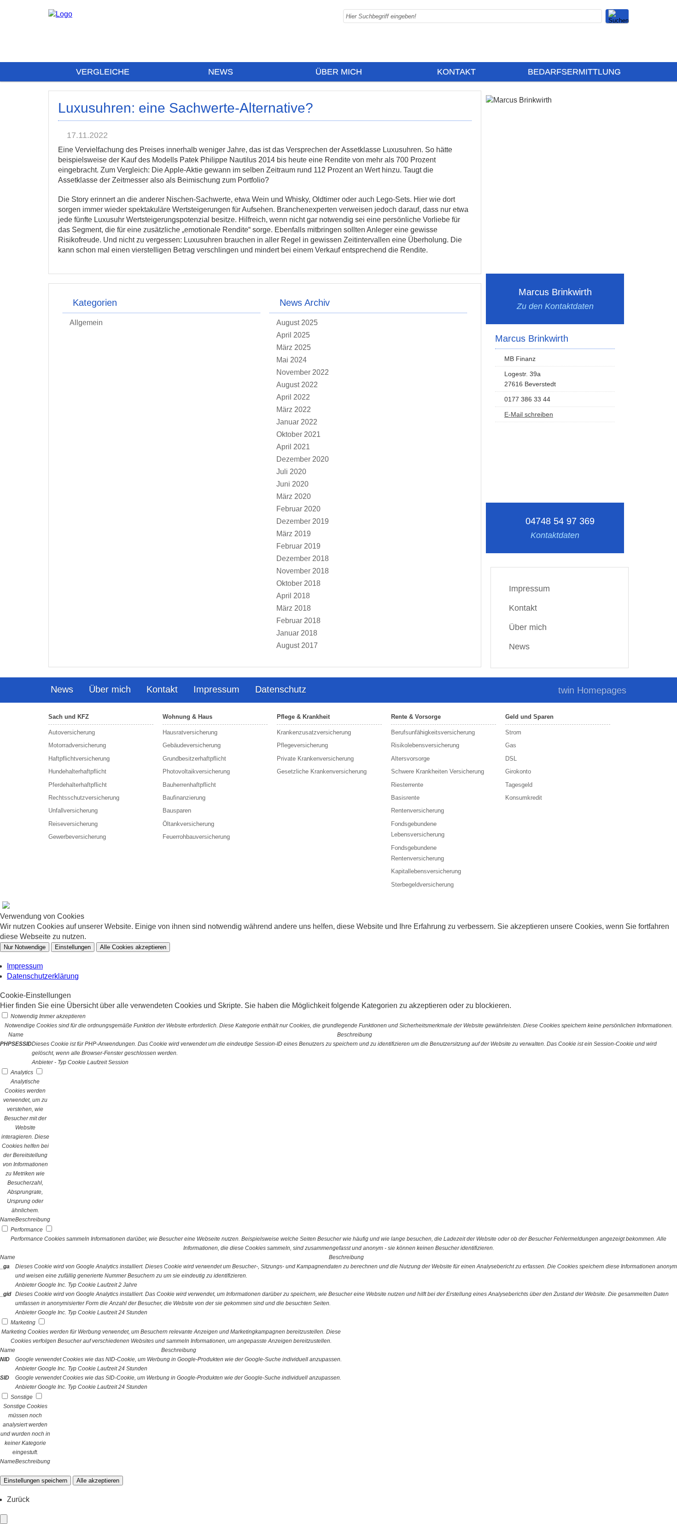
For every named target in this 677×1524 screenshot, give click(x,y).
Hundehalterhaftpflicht (77, 771)
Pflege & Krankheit (303, 716)
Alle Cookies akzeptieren (133, 947)
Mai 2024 (291, 360)
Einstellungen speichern (35, 1480)
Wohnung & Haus (187, 716)
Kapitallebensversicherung (426, 871)
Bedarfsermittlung (574, 71)
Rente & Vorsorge (416, 716)
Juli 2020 (291, 472)
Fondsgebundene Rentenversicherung (417, 853)
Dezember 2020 (302, 459)
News (220, 71)
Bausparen (177, 810)
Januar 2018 (296, 633)
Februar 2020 (298, 509)
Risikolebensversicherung (425, 745)
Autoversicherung (71, 732)
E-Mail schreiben (528, 414)
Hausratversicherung (190, 732)
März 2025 (293, 347)
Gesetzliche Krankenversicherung (322, 771)
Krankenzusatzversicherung (314, 732)
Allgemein (86, 323)
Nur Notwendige (25, 947)
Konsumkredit (523, 797)
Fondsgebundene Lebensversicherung (417, 829)
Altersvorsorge (410, 758)
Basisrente (405, 797)
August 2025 (297, 323)
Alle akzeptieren (97, 1480)
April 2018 (293, 596)
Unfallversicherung (73, 810)
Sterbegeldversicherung (422, 884)
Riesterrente (407, 784)
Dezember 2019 (302, 521)
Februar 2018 (298, 620)
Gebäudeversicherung (192, 745)
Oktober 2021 (298, 434)
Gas (510, 745)
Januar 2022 (296, 422)
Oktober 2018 (298, 583)
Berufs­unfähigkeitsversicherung (433, 732)
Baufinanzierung (184, 797)
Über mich (338, 71)
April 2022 (293, 397)
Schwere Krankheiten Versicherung (437, 771)
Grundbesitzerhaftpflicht (194, 758)
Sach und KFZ (68, 716)
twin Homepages (592, 690)
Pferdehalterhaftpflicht (77, 784)
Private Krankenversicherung (315, 758)
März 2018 (293, 608)
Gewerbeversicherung (77, 836)
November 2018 (302, 571)
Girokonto (518, 771)
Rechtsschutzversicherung (83, 797)
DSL (511, 758)
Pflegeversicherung (302, 745)
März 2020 (293, 496)
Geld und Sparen (529, 716)
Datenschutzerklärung (43, 976)
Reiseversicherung (73, 823)
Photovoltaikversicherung (196, 771)
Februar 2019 (298, 546)
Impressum (529, 588)
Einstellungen (73, 947)
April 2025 (293, 335)
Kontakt (456, 71)
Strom (513, 732)
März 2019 (293, 534)
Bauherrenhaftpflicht (189, 784)
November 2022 (302, 372)
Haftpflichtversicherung (79, 758)
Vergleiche (102, 71)
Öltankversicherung (188, 823)
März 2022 (293, 409)
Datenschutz (280, 689)
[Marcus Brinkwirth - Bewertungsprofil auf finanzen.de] (5, 907)
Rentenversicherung (417, 810)
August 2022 (297, 385)
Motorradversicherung (77, 745)
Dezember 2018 (302, 558)
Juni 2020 (292, 484)
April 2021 (293, 447)
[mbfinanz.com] (60, 14)
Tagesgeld (518, 784)
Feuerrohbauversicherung (196, 836)
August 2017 (297, 645)
